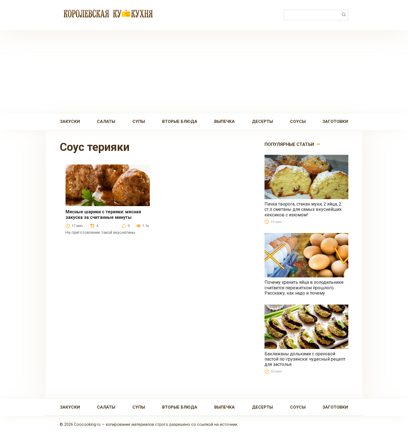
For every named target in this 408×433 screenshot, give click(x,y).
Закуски (70, 121)
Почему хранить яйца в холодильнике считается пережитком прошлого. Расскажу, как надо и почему (304, 287)
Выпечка (224, 121)
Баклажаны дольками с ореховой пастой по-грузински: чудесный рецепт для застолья (305, 359)
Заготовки (335, 121)
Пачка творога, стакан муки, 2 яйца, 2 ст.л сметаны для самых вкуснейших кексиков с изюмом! (303, 209)
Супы (138, 121)
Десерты (262, 121)
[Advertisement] (204, 71)
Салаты (106, 121)
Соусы (298, 121)
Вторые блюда (179, 121)
